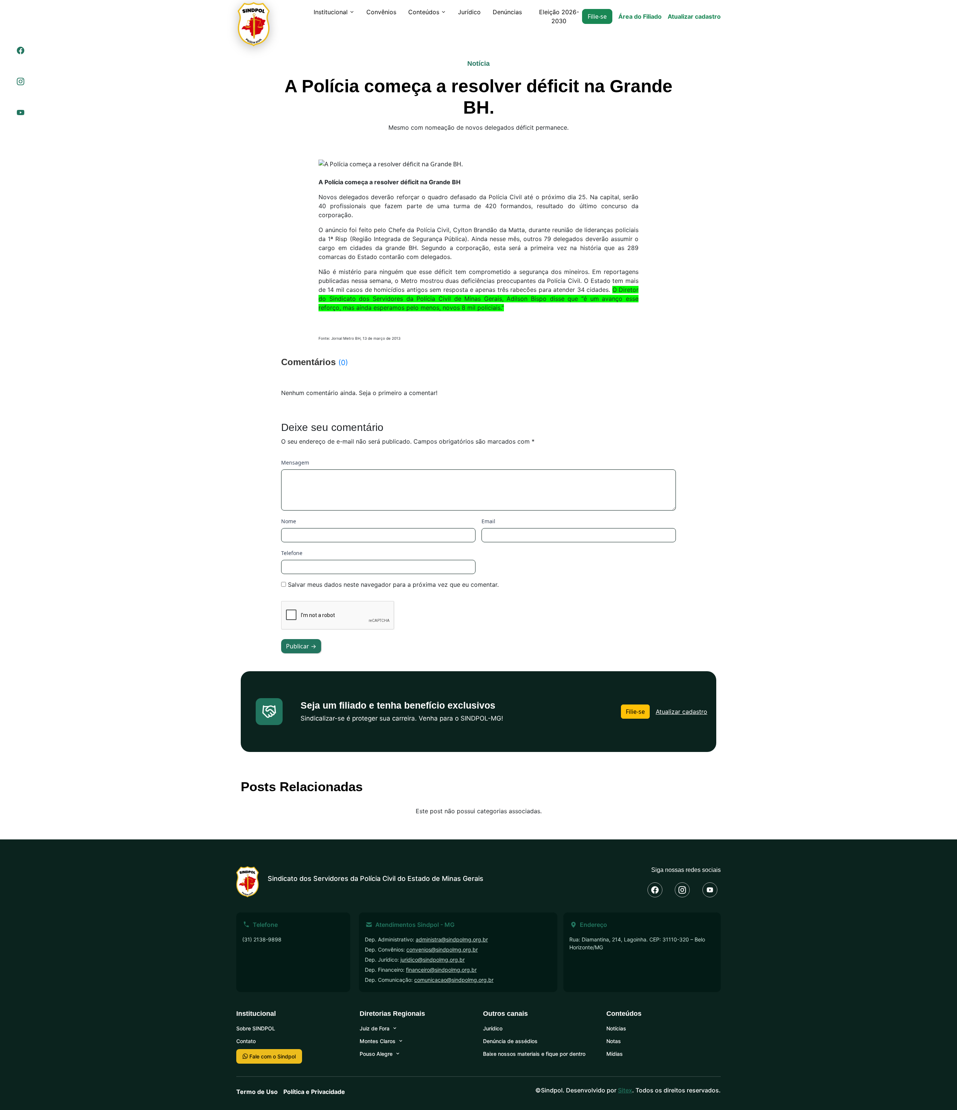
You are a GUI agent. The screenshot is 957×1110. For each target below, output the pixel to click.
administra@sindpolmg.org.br (452, 939)
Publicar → (301, 646)
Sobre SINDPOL (255, 1028)
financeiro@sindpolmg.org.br (441, 969)
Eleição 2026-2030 (559, 16)
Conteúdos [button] (423, 12)
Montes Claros (378, 1041)
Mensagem (295, 462)
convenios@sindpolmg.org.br (442, 949)
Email (488, 521)
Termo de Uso (257, 1091)
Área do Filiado (640, 16)
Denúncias (507, 12)
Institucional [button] (331, 12)
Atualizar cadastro (694, 16)
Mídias (614, 1054)
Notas (613, 1041)
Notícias (616, 1028)
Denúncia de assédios (510, 1041)
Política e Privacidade (314, 1091)
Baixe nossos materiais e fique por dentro (534, 1054)
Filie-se (597, 16)
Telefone (291, 552)
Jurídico (469, 12)
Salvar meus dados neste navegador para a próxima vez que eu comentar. (393, 584)
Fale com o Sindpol (272, 1056)
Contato (246, 1041)
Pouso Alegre (376, 1054)
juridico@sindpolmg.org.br (432, 959)
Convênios (381, 12)
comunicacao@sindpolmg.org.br (453, 980)
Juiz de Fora (375, 1028)
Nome (288, 521)
